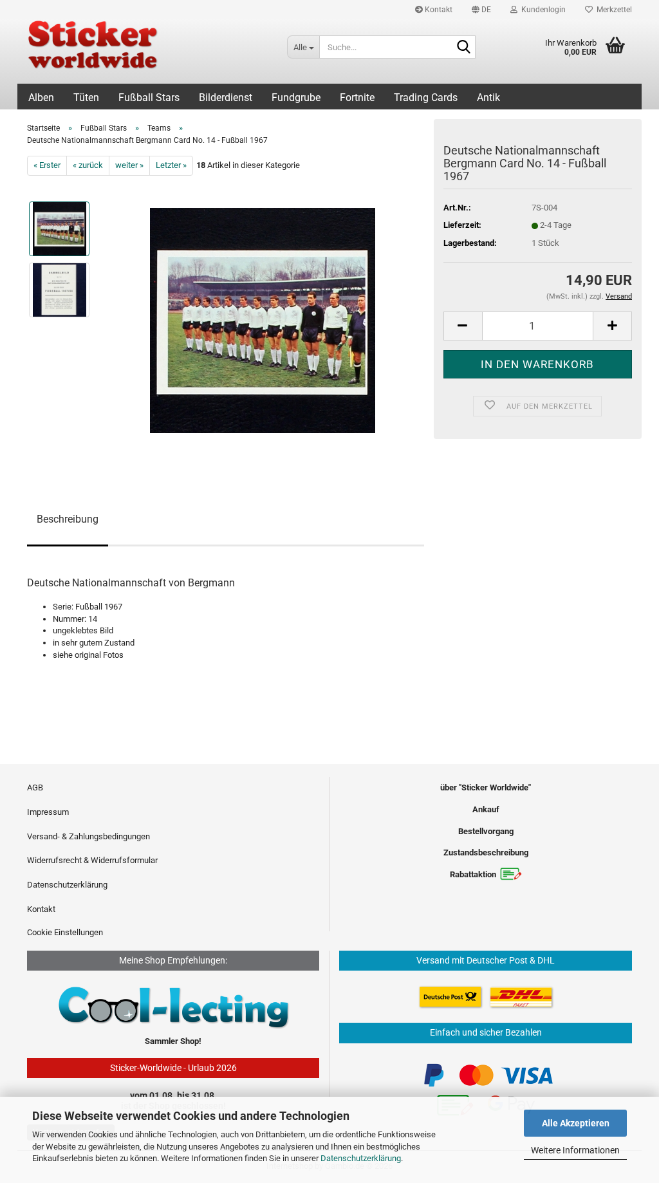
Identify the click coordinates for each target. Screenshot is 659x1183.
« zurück (88, 165)
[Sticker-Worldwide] (147, 51)
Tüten (86, 97)
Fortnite (357, 97)
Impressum (48, 812)
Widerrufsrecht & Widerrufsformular (92, 860)
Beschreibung (67, 519)
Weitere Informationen (575, 1150)
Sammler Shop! (173, 1041)
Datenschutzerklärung (360, 1158)
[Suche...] (463, 47)
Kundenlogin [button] (541, 9)
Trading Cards (426, 97)
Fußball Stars (149, 97)
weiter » (129, 165)
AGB (35, 787)
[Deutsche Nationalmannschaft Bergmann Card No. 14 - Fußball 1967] (262, 319)
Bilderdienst (225, 97)
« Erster (46, 165)
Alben (41, 97)
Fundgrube (296, 97)
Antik (488, 97)
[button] (481, 9)
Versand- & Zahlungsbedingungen (88, 836)
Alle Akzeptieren (575, 1123)
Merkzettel (612, 9)
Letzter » (171, 165)
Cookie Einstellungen (65, 932)
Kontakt (437, 9)
